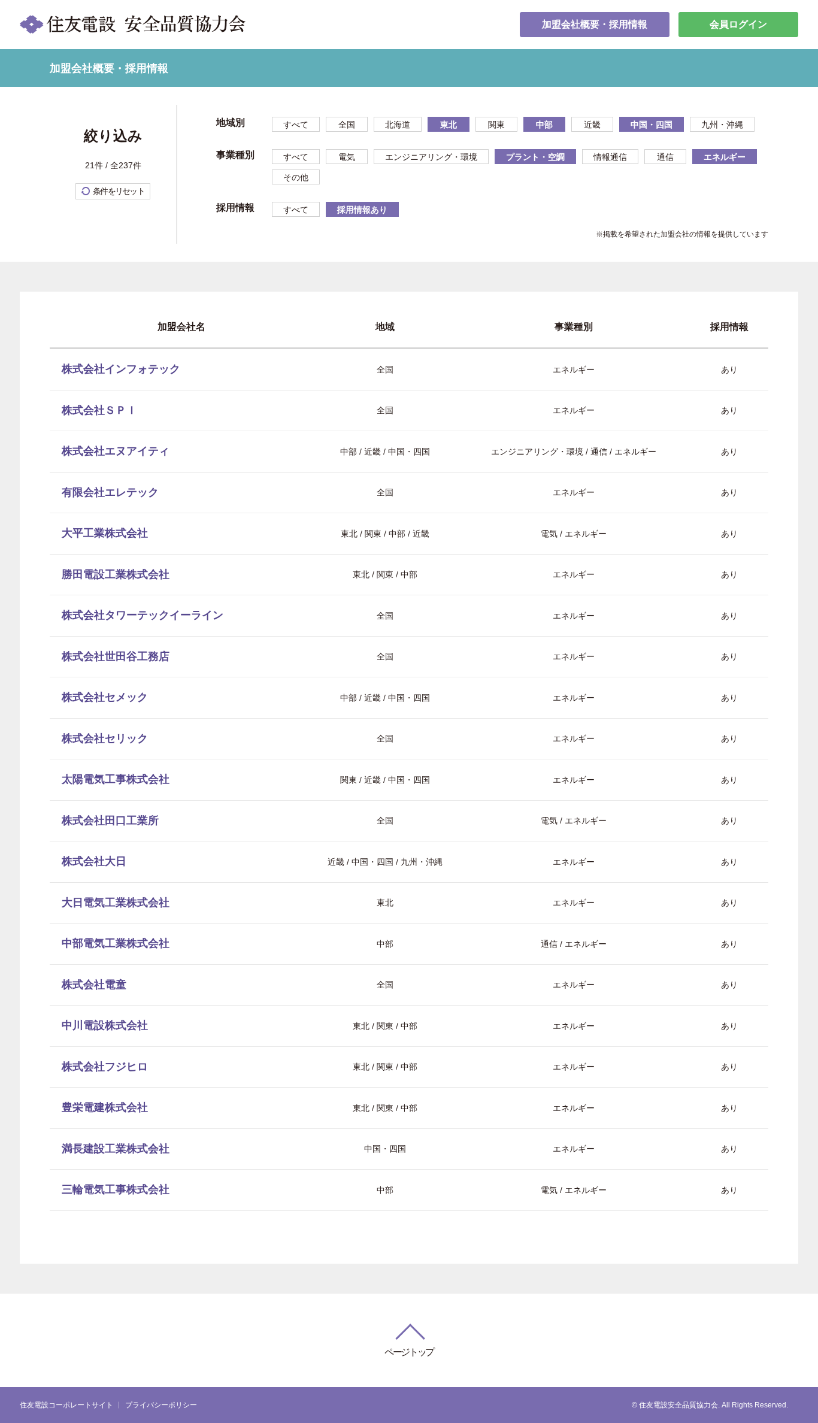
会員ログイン (738, 24)
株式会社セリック (105, 738)
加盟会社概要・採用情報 (594, 24)
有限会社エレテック (110, 492)
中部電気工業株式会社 (115, 943)
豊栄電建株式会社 (105, 1107)
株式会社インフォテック (121, 369)
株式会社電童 (94, 985)
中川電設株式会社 (105, 1025)
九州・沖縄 (722, 124)
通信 (665, 157)
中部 (544, 124)
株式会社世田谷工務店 (115, 656)
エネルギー (725, 157)
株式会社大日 (94, 861)
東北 (448, 124)
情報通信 (610, 157)
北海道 (397, 124)
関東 (496, 124)
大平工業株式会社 (105, 533)
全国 (346, 124)
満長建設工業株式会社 (115, 1149)
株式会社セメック (105, 697)
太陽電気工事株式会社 (115, 779)
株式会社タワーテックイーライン (142, 615)
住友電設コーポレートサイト (66, 1405)
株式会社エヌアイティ (115, 451)
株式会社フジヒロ (105, 1067)
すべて (295, 124)
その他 (295, 177)
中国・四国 (651, 124)
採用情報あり (362, 209)
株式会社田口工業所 (110, 820)
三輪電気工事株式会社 (115, 1189)
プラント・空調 (535, 157)
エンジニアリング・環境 (431, 157)
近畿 (592, 124)
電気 (346, 157)
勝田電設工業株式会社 (115, 574)
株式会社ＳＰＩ (99, 410)
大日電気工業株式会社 (115, 903)
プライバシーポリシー (161, 1405)
